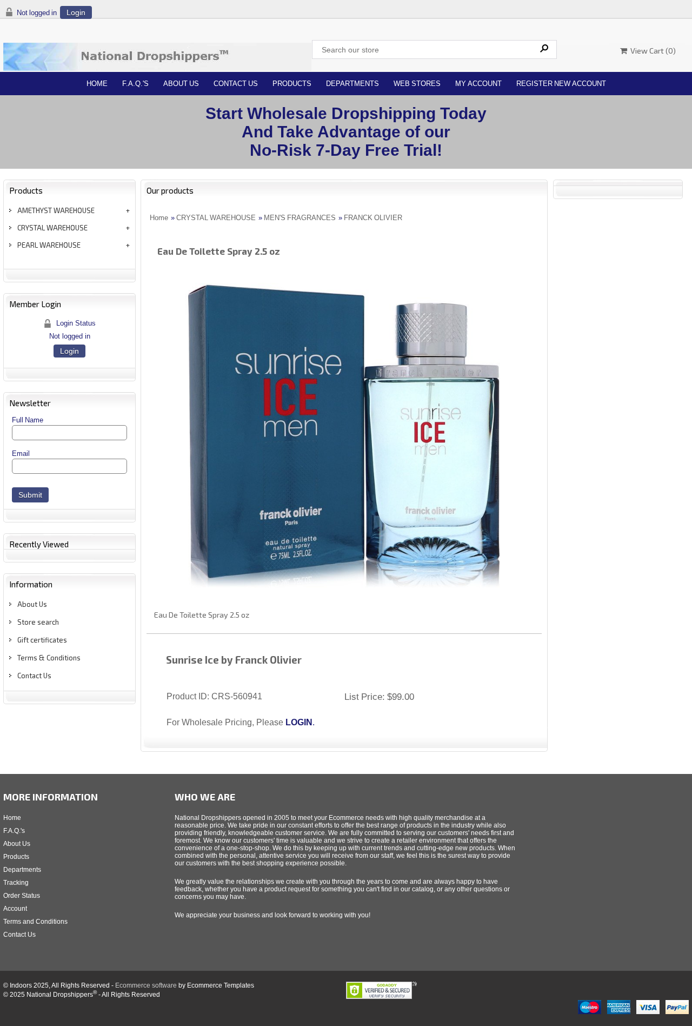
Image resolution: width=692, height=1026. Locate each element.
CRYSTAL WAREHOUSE (52, 227)
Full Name (27, 419)
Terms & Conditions (49, 657)
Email (21, 453)
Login (75, 12)
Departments (352, 83)
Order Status (21, 895)
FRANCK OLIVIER (373, 217)
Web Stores (417, 83)
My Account (478, 83)
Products (291, 83)
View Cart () (651, 50)
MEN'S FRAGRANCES (300, 217)
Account (15, 908)
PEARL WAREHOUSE (49, 245)
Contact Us (236, 83)
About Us (181, 83)
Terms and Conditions (35, 921)
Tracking (16, 882)
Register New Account (561, 83)
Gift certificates (42, 640)
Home (97, 83)
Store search (38, 622)
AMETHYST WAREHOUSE (56, 210)
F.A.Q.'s (135, 83)
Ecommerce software (146, 985)
